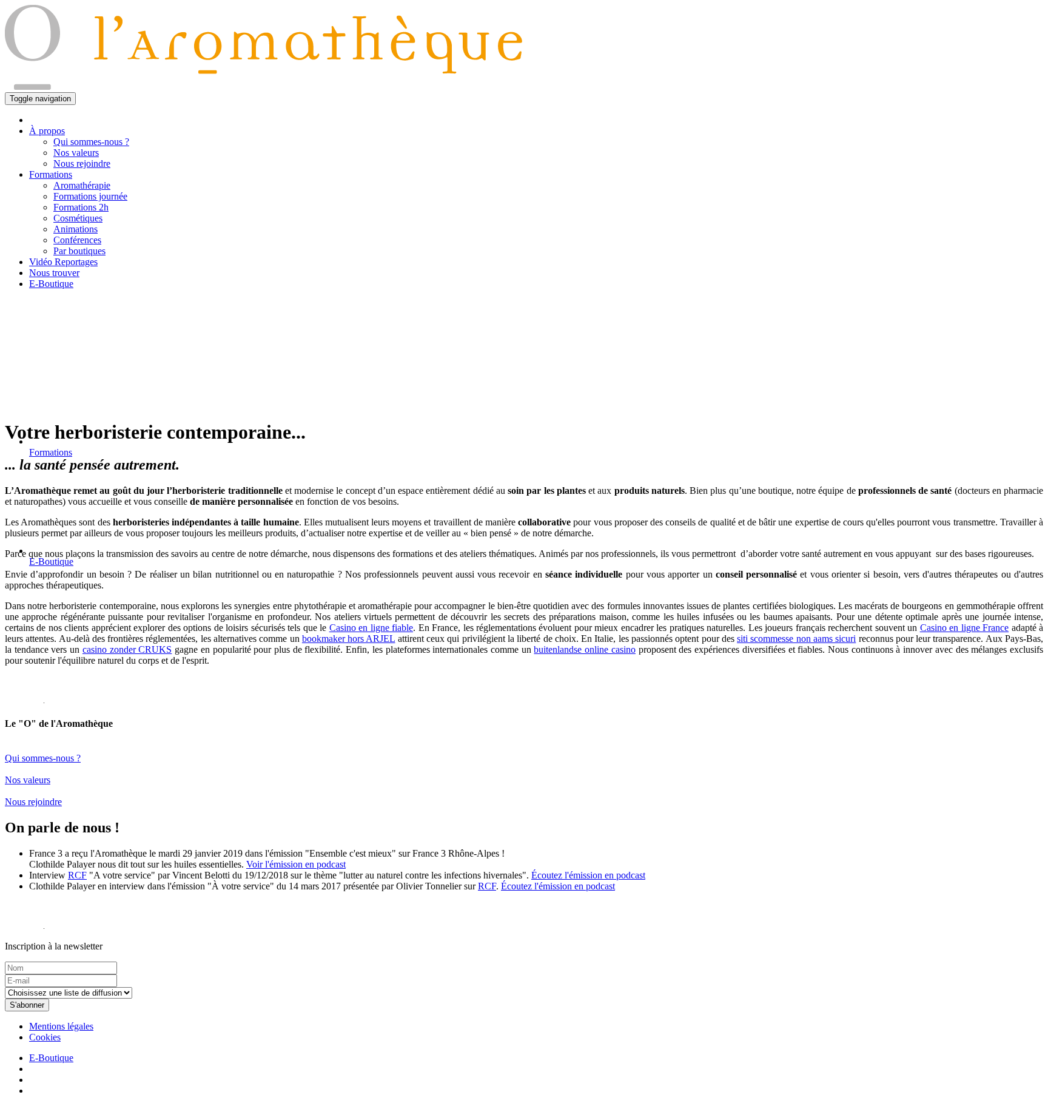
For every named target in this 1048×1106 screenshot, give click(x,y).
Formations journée (90, 196)
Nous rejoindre (81, 163)
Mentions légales (61, 1026)
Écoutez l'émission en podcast (588, 875)
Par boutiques (79, 251)
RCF (77, 875)
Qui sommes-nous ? (91, 142)
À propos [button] (47, 131)
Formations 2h (81, 207)
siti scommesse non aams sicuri (796, 638)
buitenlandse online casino (584, 649)
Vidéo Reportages (63, 262)
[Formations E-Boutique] (524, 353)
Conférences (77, 240)
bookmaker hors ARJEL (348, 638)
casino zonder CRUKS (127, 649)
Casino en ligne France (964, 627)
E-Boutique (51, 283)
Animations (75, 229)
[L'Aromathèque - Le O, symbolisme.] (24, 700)
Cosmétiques (77, 218)
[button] (50, 174)
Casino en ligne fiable (371, 627)
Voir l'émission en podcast (296, 864)
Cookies (45, 1037)
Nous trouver (54, 273)
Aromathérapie (81, 185)
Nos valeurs (76, 152)
